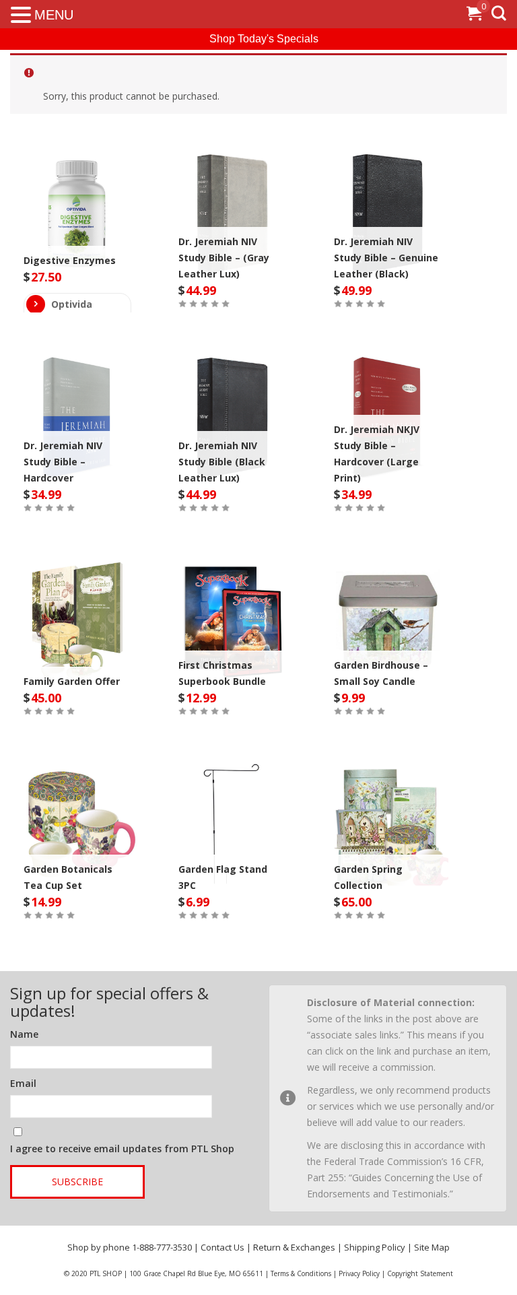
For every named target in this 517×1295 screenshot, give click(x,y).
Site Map (432, 1247)
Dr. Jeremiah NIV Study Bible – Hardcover (63, 461)
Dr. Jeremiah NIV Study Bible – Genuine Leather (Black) (386, 257)
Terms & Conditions (301, 1273)
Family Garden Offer (72, 681)
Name (24, 1034)
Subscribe (77, 1181)
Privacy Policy (359, 1273)
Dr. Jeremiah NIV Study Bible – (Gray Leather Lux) (223, 257)
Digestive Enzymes (70, 260)
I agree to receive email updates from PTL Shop (122, 1148)
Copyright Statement (420, 1273)
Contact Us (222, 1247)
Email (23, 1083)
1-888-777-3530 (162, 1247)
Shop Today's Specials (263, 38)
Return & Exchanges (294, 1247)
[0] (474, 15)
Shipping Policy (374, 1247)
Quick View (77, 203)
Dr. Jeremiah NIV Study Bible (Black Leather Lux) (221, 461)
